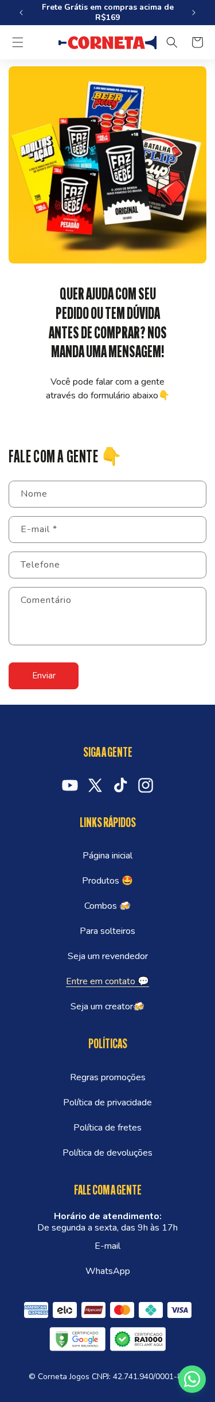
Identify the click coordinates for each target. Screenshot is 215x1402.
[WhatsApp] (192, 1379)
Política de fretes (107, 1127)
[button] (17, 42)
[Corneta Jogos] (107, 43)
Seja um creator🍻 (107, 1006)
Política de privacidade (107, 1102)
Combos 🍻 (107, 906)
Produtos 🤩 (107, 880)
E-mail (107, 1246)
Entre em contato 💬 (107, 981)
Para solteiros (107, 931)
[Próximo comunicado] (193, 12)
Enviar (44, 675)
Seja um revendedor (108, 956)
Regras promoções (108, 1077)
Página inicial (107, 855)
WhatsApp (107, 1271)
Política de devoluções (107, 1153)
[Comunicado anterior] (21, 12)
